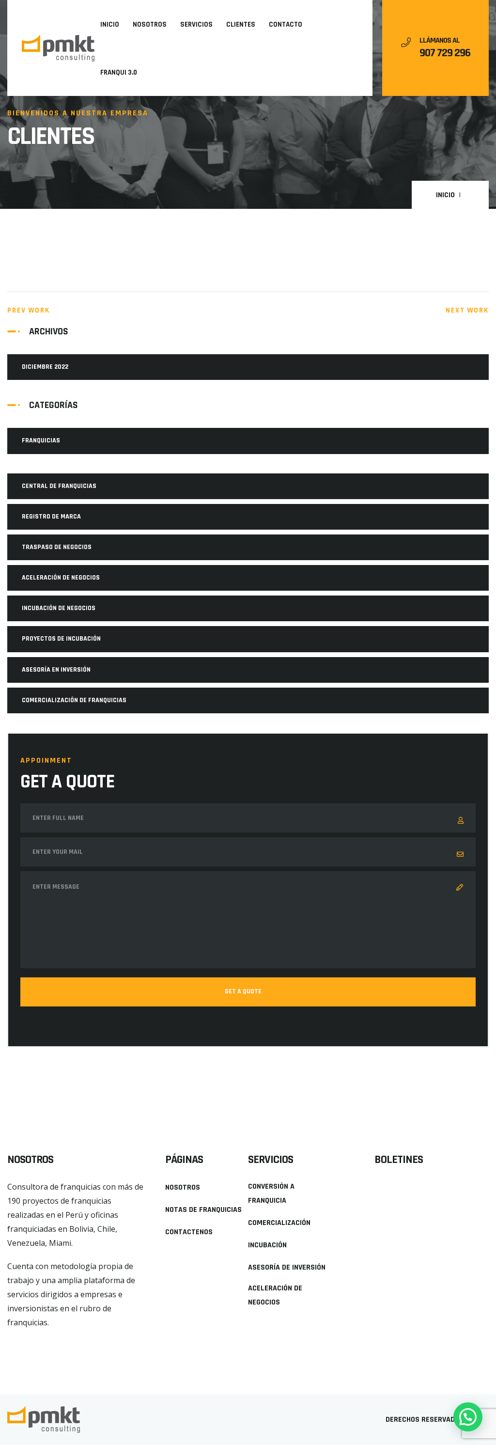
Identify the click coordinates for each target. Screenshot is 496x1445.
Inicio (109, 24)
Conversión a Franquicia (271, 1193)
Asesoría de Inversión (287, 1267)
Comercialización (279, 1223)
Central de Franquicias (59, 486)
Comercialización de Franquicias (74, 700)
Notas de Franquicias (203, 1210)
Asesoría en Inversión (56, 669)
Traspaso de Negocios (57, 547)
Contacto (285, 24)
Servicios (196, 24)
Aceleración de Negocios (61, 577)
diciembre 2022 (45, 366)
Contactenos (189, 1232)
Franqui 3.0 (118, 72)
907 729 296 (444, 53)
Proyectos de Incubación (61, 638)
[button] (26, 1339)
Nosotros (150, 24)
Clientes (240, 24)
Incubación (267, 1245)
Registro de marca (51, 516)
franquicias (41, 440)
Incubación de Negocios (58, 608)
